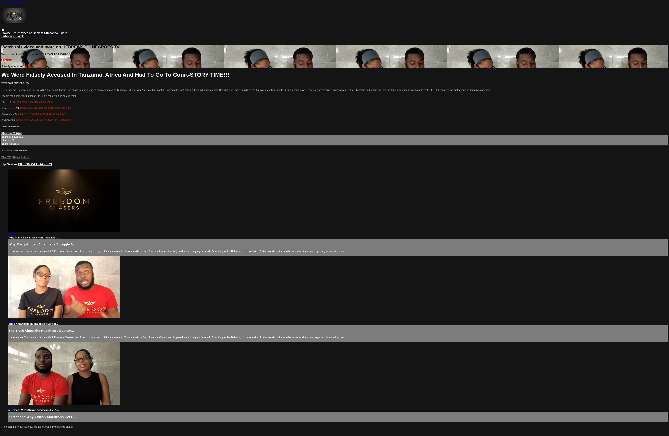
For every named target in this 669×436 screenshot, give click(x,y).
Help (4, 426)
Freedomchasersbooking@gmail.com (32, 101)
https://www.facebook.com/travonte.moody (42, 113)
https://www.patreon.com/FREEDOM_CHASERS (44, 119)
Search (16, 33)
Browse (6, 33)
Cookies (29, 426)
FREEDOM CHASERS (12, 83)
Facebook (7, 133)
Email (19, 133)
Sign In (20, 36)
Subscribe (6, 60)
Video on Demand (32, 33)
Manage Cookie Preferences (50, 426)
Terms (11, 426)
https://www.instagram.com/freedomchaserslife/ (46, 107)
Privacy (19, 426)
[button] (3, 30)
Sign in (63, 33)
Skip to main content (12, 2)
